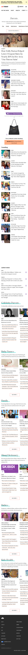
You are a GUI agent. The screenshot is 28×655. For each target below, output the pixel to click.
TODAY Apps (3, 633)
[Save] (2, 76)
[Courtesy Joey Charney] (9, 573)
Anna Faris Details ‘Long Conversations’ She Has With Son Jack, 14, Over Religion (9, 423)
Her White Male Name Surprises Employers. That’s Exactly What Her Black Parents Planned (10, 386)
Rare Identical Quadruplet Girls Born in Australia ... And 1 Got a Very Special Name (10, 547)
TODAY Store (18, 636)
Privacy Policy (3, 638)
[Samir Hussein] (9, 414)
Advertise (18, 633)
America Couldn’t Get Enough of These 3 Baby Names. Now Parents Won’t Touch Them (9, 541)
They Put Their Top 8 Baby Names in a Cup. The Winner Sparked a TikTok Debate (10, 436)
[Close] (26, 2)
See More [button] (14, 394)
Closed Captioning (19, 627)
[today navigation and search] (26, 7)
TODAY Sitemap (18, 630)
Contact (2, 624)
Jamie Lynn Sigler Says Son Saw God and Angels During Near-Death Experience (10, 604)
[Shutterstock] (9, 363)
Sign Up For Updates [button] (13, 30)
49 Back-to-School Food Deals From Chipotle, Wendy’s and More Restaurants (10, 443)
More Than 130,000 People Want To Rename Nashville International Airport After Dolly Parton (10, 326)
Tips (3, 26)
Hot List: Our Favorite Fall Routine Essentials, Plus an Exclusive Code (11, 2)
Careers (17, 624)
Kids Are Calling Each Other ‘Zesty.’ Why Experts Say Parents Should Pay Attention (10, 429)
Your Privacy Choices (7, 641)
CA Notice (3, 644)
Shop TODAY (18, 638)
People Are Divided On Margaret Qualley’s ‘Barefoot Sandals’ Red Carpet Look (9, 339)
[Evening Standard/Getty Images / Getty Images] (9, 313)
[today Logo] (2, 618)
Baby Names (14, 26)
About (2, 621)
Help (2, 627)
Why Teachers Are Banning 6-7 (8, 480)
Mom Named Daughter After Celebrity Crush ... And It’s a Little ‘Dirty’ (9, 534)
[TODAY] (9, 468)
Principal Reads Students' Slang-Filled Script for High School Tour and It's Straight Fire (9, 490)
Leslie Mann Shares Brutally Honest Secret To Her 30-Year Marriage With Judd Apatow (10, 333)
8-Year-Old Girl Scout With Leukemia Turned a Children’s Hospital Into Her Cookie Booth (10, 591)
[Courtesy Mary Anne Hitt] (14, 40)
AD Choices (3, 636)
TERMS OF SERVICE (19, 621)
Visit (2, 630)
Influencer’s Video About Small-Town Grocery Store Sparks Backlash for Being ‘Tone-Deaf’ (10, 597)
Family (7, 26)
